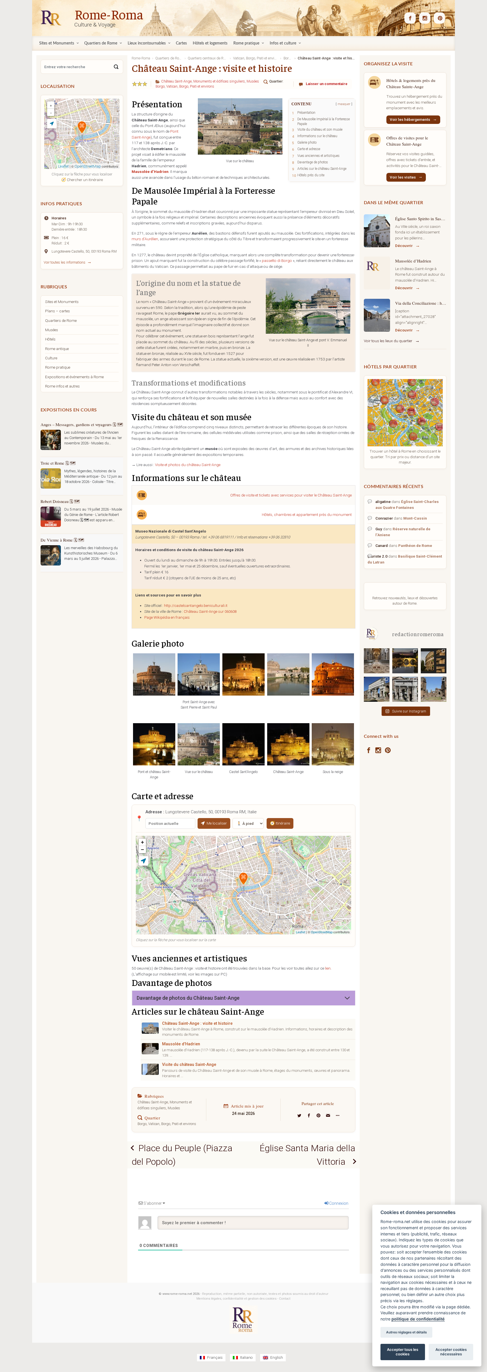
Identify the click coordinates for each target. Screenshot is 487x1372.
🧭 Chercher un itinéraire (82, 179)
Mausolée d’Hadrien (181, 1044)
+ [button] (142, 842)
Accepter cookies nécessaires (451, 1351)
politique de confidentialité (418, 1319)
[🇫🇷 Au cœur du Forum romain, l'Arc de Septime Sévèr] (405, 689)
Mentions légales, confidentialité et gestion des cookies (236, 1298)
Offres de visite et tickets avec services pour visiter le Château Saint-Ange (291, 495)
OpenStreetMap (322, 932)
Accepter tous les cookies (402, 1351)
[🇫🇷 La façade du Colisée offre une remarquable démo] (433, 660)
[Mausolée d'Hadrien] (150, 1049)
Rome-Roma (108, 13)
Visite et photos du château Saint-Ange (187, 464)
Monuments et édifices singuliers (219, 81)
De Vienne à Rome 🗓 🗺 (62, 540)
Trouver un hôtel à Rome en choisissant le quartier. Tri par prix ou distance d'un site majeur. (404, 456)
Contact (285, 1298)
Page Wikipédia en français (167, 617)
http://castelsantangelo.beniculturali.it (195, 605)
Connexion (338, 1203)
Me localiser (217, 823)
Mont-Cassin (415, 518)
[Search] (116, 67)
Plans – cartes (57, 311)
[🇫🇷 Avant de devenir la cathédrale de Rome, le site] (376, 660)
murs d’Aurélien (145, 239)
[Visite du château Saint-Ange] (150, 1069)
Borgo (160, 86)
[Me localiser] (143, 861)
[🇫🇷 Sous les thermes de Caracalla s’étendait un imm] (433, 689)
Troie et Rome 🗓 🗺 (58, 463)
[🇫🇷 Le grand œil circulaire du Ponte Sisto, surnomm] (405, 660)
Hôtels (50, 339)
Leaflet (300, 932)
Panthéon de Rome (415, 545)
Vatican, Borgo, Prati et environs (190, 86)
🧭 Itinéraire (280, 823)
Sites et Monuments (62, 301)
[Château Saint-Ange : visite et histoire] (150, 1028)
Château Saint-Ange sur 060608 (210, 611)
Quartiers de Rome (61, 320)
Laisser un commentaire (326, 84)
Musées (253, 81)
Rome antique (57, 348)
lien (328, 968)
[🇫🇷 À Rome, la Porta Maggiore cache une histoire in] (376, 689)
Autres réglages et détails (406, 1332)
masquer (344, 104)
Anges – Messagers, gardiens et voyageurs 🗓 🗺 (82, 424)
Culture (51, 358)
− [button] (142, 849)
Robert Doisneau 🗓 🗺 (60, 501)
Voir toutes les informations (64, 262)
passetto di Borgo (277, 260)
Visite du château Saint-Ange (189, 1064)
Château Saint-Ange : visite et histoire (197, 1023)
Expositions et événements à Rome (74, 377)
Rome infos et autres (62, 386)
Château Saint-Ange (176, 81)
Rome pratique (57, 367)
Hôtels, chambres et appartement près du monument (307, 514)
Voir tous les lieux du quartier (388, 340)
